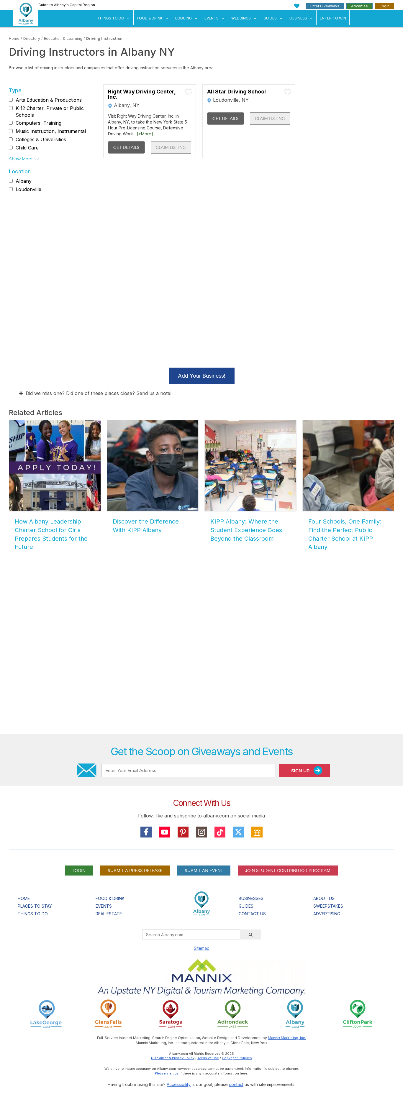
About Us (324, 898)
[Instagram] (201, 832)
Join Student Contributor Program (287, 870)
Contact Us (252, 913)
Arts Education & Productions (49, 100)
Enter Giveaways (324, 6)
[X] (238, 832)
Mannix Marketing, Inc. (287, 1038)
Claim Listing (171, 147)
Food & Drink (150, 18)
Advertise (359, 6)
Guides (270, 18)
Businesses (251, 898)
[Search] (250, 934)
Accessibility (179, 1084)
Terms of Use (208, 1058)
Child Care (27, 148)
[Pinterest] (183, 832)
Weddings (241, 18)
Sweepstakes (328, 906)
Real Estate (109, 913)
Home (14, 38)
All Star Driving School (236, 91)
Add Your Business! (201, 376)
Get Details (126, 147)
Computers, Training (38, 123)
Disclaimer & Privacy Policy (172, 1058)
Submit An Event (204, 870)
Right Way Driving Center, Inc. (142, 94)
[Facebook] (146, 832)
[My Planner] (257, 832)
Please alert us (167, 1073)
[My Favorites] (297, 6)
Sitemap (201, 948)
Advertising (326, 913)
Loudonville (28, 189)
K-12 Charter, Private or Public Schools (50, 111)
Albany (24, 181)
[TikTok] (220, 832)
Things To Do (110, 18)
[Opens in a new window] (46, 1013)
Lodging (183, 18)
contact (236, 1084)
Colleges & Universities (41, 139)
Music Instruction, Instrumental (51, 131)
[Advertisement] (201, 662)
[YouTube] (164, 832)
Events (211, 18)
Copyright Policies (237, 1058)
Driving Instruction (104, 38)
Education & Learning (63, 38)
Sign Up (301, 771)
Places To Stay (35, 906)
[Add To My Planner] (188, 92)
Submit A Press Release (135, 870)
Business (298, 18)
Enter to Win (333, 18)
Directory (31, 38)
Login (384, 6)
